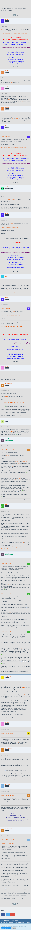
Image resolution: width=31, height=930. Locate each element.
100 (17, 15)
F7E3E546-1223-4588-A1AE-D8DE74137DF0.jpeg (12, 402)
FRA (18, 742)
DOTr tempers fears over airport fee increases (11, 326)
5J (20, 479)
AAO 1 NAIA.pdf (7, 237)
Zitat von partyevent (7, 449)
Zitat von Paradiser (7, 733)
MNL (2, 29)
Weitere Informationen (6, 928)
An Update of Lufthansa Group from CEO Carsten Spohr (14, 147)
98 (12, 15)
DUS (9, 199)
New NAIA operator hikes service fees (9, 227)
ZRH (12, 118)
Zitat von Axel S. (6, 564)
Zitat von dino (5, 136)
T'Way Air (24, 461)
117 (22, 15)
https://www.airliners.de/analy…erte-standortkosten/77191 (14, 376)
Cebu (22, 80)
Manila (19, 117)
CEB (22, 101)
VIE (27, 542)
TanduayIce (5, 12)
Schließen (14, 928)
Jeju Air (16, 461)
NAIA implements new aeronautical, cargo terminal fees (14, 33)
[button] (2, 2)
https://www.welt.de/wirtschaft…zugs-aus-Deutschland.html (14, 293)
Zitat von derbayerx (7, 839)
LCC (19, 463)
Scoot (16, 479)
